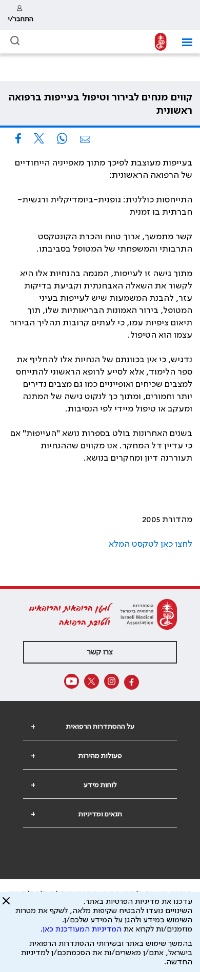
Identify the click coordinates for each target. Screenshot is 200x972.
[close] (6, 905)
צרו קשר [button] (100, 652)
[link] (20, 15)
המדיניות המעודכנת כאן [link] (82, 929)
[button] (183, 42)
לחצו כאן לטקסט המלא (150, 544)
